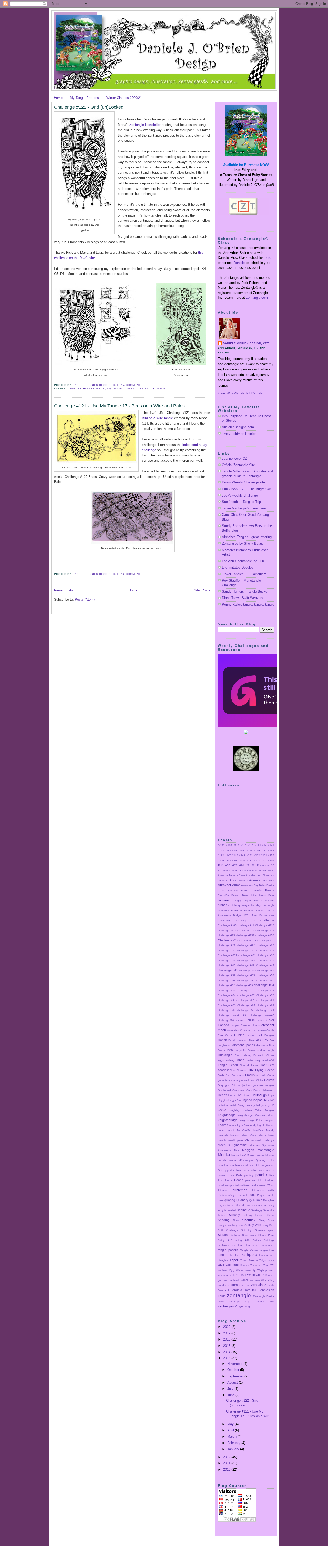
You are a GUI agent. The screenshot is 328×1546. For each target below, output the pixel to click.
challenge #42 (246, 965)
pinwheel (269, 1180)
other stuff (257, 1170)
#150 (235, 850)
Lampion (269, 1120)
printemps (240, 1190)
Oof (220, 1170)
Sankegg (256, 1210)
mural (244, 1165)
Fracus (250, 1075)
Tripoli (234, 1260)
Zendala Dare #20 (244, 1290)
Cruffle (270, 1030)
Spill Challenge (228, 1230)
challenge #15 (226, 935)
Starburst (235, 1235)
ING (266, 1100)
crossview (260, 1030)
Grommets (238, 1090)
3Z (272, 865)
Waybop (262, 1270)
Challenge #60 (265, 980)
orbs (246, 1170)
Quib (252, 1200)
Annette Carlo (237, 875)
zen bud (244, 1285)
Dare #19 (255, 1040)
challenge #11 (246, 925)
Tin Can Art (237, 1255)
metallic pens (235, 1140)
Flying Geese (264, 1070)
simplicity (232, 1225)
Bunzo (263, 915)
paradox (261, 1175)
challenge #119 (227, 930)
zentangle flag (238, 1301)
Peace (228, 1180)
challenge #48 (247, 970)
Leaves (223, 1125)
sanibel (232, 1210)
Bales (262, 885)
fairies (250, 1060)
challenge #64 (264, 985)
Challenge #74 (227, 995)
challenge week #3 (232, 1015)
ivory (249, 1105)
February (234, 1443)
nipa (251, 1165)
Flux (250, 1070)
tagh (240, 1245)
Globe (259, 1080)
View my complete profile (240, 392)
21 (247, 865)
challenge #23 (265, 945)
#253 (257, 855)
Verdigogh (256, 1265)
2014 (227, 1352)
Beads (257, 890)
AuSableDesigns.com (238, 427)
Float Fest (267, 1065)
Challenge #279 (227, 955)
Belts (271, 895)
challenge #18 (247, 940)
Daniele (239, 263)
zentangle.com (257, 298)
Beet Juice (249, 895)
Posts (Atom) (85, 599)
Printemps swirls (263, 1190)
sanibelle (243, 1210)
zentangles (226, 1306)
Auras (236, 885)
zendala (257, 1285)
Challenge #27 (265, 950)
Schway (234, 1215)
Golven (269, 1080)
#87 (234, 865)
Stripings (269, 1240)
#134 (258, 845)
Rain (259, 1200)
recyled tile (224, 1205)
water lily (250, 1270)
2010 (227, 1469)
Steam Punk (266, 1235)
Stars (245, 1235)
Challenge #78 (265, 995)
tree (272, 1255)
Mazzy (262, 1135)
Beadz (269, 890)
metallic (222, 1140)
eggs (221, 1060)
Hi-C (239, 1095)
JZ (272, 1105)
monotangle (266, 1150)
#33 (220, 865)
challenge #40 (226, 965)
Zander (222, 1285)
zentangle (239, 1295)
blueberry (223, 910)
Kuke (259, 1120)
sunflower (223, 1245)
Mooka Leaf (238, 1155)
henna (232, 1095)
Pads (239, 1175)
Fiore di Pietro (249, 1065)
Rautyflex (268, 1200)
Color (270, 1020)
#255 (271, 855)
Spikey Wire (252, 1225)
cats (271, 915)
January (233, 1449)
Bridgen (237, 915)
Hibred (246, 1095)
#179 (257, 850)
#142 (221, 850)
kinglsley (235, 1110)
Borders (248, 910)
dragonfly (240, 1050)
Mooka (162, 388)
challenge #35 (265, 955)
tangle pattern (228, 1250)
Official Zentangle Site (238, 465)
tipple (252, 1254)
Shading (224, 1220)
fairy (257, 1060)
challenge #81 (265, 1000)
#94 (241, 865)
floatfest (223, 1070)
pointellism (236, 1185)
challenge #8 (226, 1000)
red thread (238, 1205)
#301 (264, 860)
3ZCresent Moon (228, 870)
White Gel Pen (257, 1274)
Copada (223, 1025)
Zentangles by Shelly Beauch (243, 543)
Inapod (258, 1100)
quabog (229, 1200)
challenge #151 (245, 935)
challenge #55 (246, 975)
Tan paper (252, 1245)
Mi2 (247, 1140)
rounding (269, 1205)
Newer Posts (63, 590)
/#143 (221, 845)
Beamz (235, 895)
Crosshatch (246, 1030)
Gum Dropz (253, 1090)
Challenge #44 (265, 965)
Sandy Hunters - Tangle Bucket (245, 591)
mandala (223, 1135)
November (235, 1364)
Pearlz (238, 1180)
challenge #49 (265, 970)
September (235, 1376)
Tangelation (267, 1245)
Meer (271, 1135)
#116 (250, 845)
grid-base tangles (263, 1085)
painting (249, 1175)
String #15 (225, 1240)
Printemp (223, 1190)
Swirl (233, 1245)
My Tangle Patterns (84, 98)
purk (252, 1195)
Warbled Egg (226, 1270)
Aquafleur (251, 875)
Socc (241, 1225)
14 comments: (133, 385)
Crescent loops (250, 1025)
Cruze (228, 1035)
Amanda (223, 875)
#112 (236, 845)
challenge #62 (226, 985)
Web (271, 1270)
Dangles (269, 1035)
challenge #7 (246, 990)
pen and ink (253, 1180)
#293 (257, 860)
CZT (259, 1035)
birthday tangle (240, 905)
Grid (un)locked (109, 388)
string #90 (242, 1240)
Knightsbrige (247, 1120)
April (231, 1430)
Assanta (243, 880)
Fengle (223, 1065)
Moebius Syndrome (232, 1145)
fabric (240, 1060)
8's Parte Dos (248, 870)
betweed (224, 900)
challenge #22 (246, 945)
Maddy (270, 1130)
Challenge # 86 (227, 925)
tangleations (267, 1250)
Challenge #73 (265, 990)
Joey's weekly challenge (240, 495)
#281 (242, 860)
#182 (271, 850)
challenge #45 (228, 970)
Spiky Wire (268, 1225)
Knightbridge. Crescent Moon (256, 1115)
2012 (227, 1457)
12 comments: (133, 574)
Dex (265, 1040)
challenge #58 (226, 980)
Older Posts (201, 590)
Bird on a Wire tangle (157, 418)
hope (271, 1095)
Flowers (241, 1070)
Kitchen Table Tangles (258, 1110)
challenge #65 (227, 990)
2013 (227, 1358)
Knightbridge (227, 1115)
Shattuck (248, 1220)
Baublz (245, 890)
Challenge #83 (227, 1005)
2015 (227, 1346)
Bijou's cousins (264, 900)
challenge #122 (81, 388)
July (230, 1389)
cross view (233, 1030)
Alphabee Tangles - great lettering (247, 537)
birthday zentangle (262, 905)
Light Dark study (140, 388)
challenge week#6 (262, 1015)
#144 (228, 850)
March (232, 1436)
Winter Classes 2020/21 (124, 98)
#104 (229, 845)
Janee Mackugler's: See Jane (244, 508)
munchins (234, 1165)
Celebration (224, 920)
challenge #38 (246, 960)
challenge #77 (246, 995)
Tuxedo (253, 1260)
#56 (227, 865)
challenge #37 (226, 960)
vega (246, 1265)
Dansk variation (237, 1040)
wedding (223, 1275)
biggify (237, 900)
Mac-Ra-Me (243, 1130)
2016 (227, 1339)
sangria (222, 1210)
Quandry (242, 1200)
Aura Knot (268, 880)
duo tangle (267, 1050)
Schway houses (253, 1215)
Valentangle (233, 1264)
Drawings (253, 1050)
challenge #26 (246, 950)
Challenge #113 (264, 925)
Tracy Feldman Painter (239, 434)
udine (271, 1260)
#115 (244, 845)
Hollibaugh (259, 1095)
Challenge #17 (228, 940)
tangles (223, 1254)
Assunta (254, 880)
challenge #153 (264, 935)
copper (235, 1025)
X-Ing (271, 1280)
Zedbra (233, 1284)
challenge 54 (245, 1010)
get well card (247, 1080)
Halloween (268, 1090)
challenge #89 (265, 1005)
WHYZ (244, 1280)
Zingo (248, 1306)
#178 (250, 850)
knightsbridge (228, 1120)
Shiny (262, 1220)
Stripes (257, 1240)
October (233, 1370)
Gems (270, 1075)
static (253, 1235)
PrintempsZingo (227, 1195)
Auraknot (224, 885)
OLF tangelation (264, 1165)
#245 (235, 855)
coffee (260, 1020)
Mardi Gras (249, 1135)
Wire (263, 1280)
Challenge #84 (246, 1005)
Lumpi (230, 1130)
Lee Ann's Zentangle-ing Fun (243, 561)
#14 (264, 845)
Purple (261, 1195)
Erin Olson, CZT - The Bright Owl (246, 489)
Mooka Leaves (255, 1155)
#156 (242, 850)
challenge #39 (265, 960)
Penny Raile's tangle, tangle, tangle (248, 604)
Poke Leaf (249, 1185)
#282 (250, 860)
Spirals (223, 1234)
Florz (232, 1070)
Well (243, 1275)
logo (259, 1125)
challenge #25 (226, 950)
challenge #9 (226, 1010)
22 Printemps (260, 865)
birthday (223, 905)
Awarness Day (249, 885)
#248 (242, 855)
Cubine (239, 1035)
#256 (221, 860)
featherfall (268, 1060)
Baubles (233, 890)
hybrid (247, 1100)
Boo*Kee (236, 910)
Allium (270, 870)
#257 (228, 860)
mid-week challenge (262, 1140)
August (233, 1382)
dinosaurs (262, 1045)
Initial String (237, 1105)
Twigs (262, 1260)
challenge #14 (265, 930)
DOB (230, 1050)
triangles (223, 1260)
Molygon (248, 1150)
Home (58, 98)
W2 (272, 1265)
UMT (221, 1264)
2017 (227, 1333)
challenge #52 (226, 975)
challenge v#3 (265, 1010)
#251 (250, 855)
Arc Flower (264, 875)
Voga (266, 1265)
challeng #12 (246, 920)
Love (221, 1130)
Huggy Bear (235, 1100)
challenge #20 (265, 940)
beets (262, 895)
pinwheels (224, 1185)
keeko (222, 1110)
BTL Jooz (250, 915)
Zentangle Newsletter (145, 125)
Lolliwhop (268, 1125)
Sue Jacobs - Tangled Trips (242, 502)
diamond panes (243, 1045)
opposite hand (233, 1170)
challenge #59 (246, 980)
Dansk (222, 1040)
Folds (221, 1075)
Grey (220, 1085)
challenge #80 (245, 1000)
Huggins (223, 1100)
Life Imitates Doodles (237, 567)
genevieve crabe (228, 1080)
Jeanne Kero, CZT (235, 458)
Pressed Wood (265, 1185)
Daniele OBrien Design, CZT (246, 343)
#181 (264, 850)
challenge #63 (244, 985)
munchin (223, 1165)
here (268, 258)
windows (255, 1280)
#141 (271, 845)
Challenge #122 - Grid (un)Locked (89, 107)
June (231, 1395)
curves (250, 1035)
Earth (238, 1055)
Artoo (233, 880)
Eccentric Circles (263, 1055)
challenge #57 (265, 975)
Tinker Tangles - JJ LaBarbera (244, 574)
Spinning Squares (253, 1230)
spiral (271, 1230)
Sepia (270, 1215)
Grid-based (224, 1090)
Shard (236, 1220)
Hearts (222, 1095)
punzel (243, 1195)
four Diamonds (235, 1075)
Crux (220, 1035)
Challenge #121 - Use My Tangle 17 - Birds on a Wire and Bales (119, 405)
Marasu (234, 1135)
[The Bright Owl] (246, 770)
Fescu (233, 1065)
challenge (267, 920)
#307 (271, 860)
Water (239, 1270)
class (251, 1020)
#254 (264, 855)
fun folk (261, 1075)
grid (227, 1085)
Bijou (248, 900)
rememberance (254, 1205)
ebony (247, 1055)
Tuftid (243, 1260)
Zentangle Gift (263, 1301)
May (231, 1424)
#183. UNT (224, 855)
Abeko (262, 870)
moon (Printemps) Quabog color (251, 1160)
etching (230, 1060)
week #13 (234, 1275)
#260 (235, 860)
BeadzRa (223, 895)
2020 (227, 1327)
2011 (227, 1463)
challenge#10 (226, 1020)
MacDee (258, 1130)
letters (232, 1125)
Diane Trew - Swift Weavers (242, 598)
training (263, 1255)
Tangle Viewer (249, 1250)
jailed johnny (262, 1105)
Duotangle (225, 1055)
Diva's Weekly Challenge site (243, 482)
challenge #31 (247, 955)
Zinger (239, 1306)
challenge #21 (226, 945)
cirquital (240, 1020)
